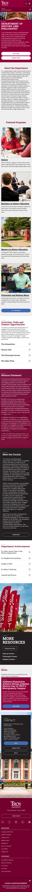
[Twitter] (9, 822)
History (4, 160)
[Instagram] (16, 822)
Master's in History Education (14, 249)
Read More (16, 706)
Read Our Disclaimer (6, 863)
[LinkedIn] (22, 822)
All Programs (16, 310)
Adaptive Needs (5, 840)
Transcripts (4, 868)
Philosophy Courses (10, 656)
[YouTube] (29, 822)
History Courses (8, 654)
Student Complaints (6, 834)
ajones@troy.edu (10, 736)
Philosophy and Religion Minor (15, 295)
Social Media (4, 849)
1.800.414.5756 (16, 816)
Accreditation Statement (7, 860)
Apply (16, 753)
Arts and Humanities (6, 9)
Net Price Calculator (6, 846)
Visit (16, 743)
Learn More (16, 534)
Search (5, 3)
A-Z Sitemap (4, 865)
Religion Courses (9, 659)
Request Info (16, 58)
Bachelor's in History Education (15, 204)
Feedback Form (5, 837)
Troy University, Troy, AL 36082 (16, 810)
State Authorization (6, 871)
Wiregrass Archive (10, 648)
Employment (4, 843)
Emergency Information (7, 832)
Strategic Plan (4, 851)
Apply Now (16, 53)
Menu (29, 3)
